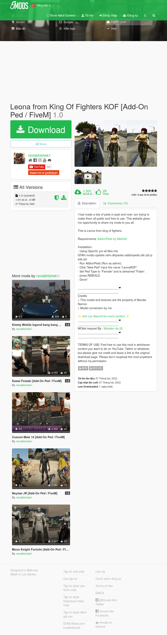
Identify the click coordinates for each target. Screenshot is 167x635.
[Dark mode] (145, 15)
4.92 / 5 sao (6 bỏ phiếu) (144, 195)
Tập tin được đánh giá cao (75, 614)
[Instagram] (40, 160)
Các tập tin (70, 579)
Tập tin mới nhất (73, 571)
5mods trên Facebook (105, 613)
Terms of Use (104, 586)
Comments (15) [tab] (117, 203)
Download (45, 129)
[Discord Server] (49, 160)
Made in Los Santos (23, 574)
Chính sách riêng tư (108, 579)
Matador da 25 (113, 328)
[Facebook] (35, 160)
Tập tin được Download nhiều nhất (73, 601)
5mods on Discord (104, 624)
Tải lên (88, 15)
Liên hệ (100, 571)
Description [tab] (88, 203)
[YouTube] (44, 160)
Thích (106, 194)
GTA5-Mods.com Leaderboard (74, 625)
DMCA (100, 593)
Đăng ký (132, 15)
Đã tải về (87, 194)
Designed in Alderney (24, 570)
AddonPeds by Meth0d (112, 239)
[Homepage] (30, 160)
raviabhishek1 (39, 155)
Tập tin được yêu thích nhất (74, 588)
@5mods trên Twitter (106, 602)
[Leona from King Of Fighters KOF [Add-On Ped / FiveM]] (116, 143)
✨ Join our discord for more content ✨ (103, 316)
